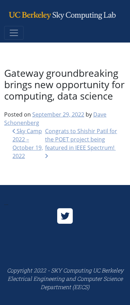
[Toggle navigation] (14, 33)
